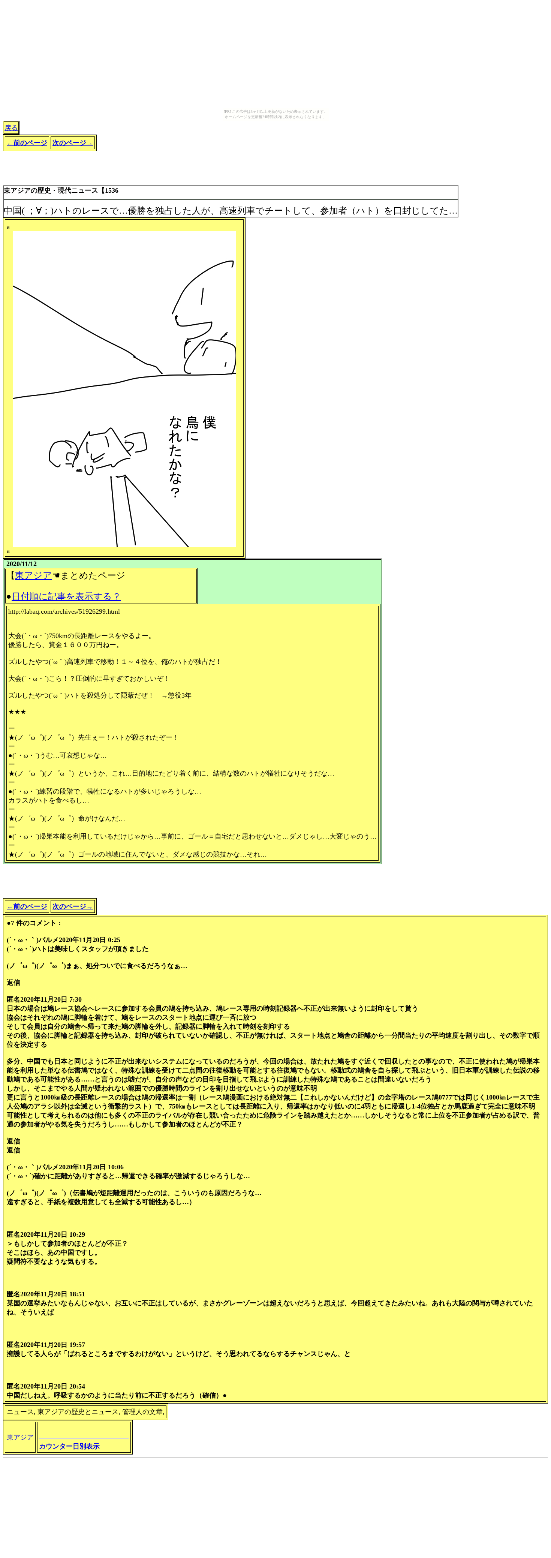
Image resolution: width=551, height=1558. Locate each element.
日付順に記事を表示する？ (66, 596)
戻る (11, 128)
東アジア (33, 575)
